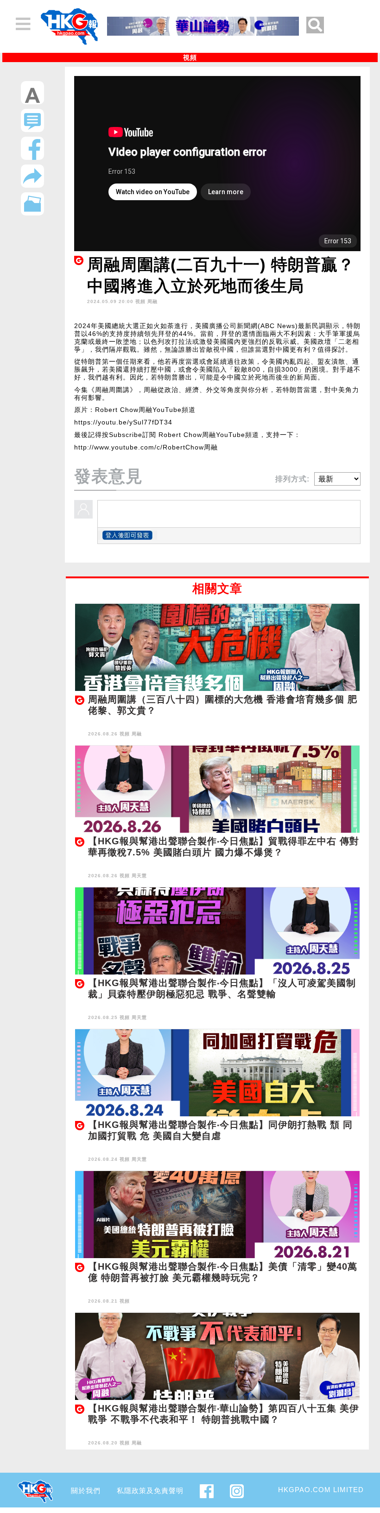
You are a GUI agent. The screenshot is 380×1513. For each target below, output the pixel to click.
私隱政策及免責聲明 (150, 1490)
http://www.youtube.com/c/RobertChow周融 (146, 447)
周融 (152, 301)
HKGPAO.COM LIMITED (321, 1490)
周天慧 (139, 875)
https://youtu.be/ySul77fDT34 (123, 422)
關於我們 (86, 1490)
